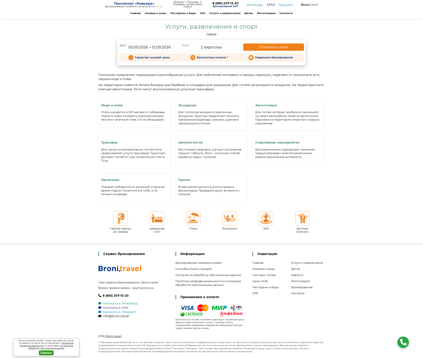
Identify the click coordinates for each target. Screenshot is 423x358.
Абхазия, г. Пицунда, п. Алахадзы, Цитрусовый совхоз (187, 4)
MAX (271, 4)
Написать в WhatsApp (120, 303)
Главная (135, 13)
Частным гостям (264, 275)
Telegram (285, 5)
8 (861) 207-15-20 (225, 3)
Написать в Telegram (119, 312)
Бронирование (302, 287)
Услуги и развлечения (224, 13)
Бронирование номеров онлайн (198, 262)
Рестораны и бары (183, 13)
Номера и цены (155, 13)
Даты (123, 45)
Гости (185, 45)
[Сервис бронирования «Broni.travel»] (309, 4)
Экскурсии (187, 105)
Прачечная (110, 180)
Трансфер (109, 142)
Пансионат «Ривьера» (134, 3)
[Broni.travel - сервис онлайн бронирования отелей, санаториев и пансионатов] (119, 268)
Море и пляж (112, 105)
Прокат (184, 180)
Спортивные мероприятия (277, 142)
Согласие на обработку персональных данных (208, 275)
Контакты (286, 13)
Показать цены (273, 47)
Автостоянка (266, 105)
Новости (297, 275)
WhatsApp (255, 5)
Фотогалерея (266, 13)
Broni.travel (113, 336)
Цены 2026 (260, 281)
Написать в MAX (115, 308)
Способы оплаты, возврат (193, 269)
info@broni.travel (116, 316)
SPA (202, 13)
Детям (248, 13)
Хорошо (46, 352)
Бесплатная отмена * (212, 57)
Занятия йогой (190, 142)
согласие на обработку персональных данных (50, 347)
